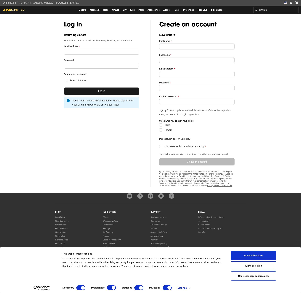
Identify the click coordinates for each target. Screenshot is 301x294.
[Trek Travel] (67, 3)
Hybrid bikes (60, 225)
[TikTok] (140, 196)
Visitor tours (108, 225)
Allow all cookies (253, 255)
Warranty (154, 240)
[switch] (111, 287)
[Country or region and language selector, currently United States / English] (285, 2)
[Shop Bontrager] (43, 3)
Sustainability (109, 243)
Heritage (106, 228)
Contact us (155, 221)
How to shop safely (158, 243)
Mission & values (110, 221)
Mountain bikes (62, 221)
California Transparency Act (210, 228)
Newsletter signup (158, 225)
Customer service (158, 217)
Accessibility (203, 221)
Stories (106, 217)
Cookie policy (204, 225)
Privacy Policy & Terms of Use (219, 186)
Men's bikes (60, 236)
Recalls (201, 232)
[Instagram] (129, 196)
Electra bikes (60, 232)
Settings (182, 287)
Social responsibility (112, 240)
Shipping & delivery (158, 232)
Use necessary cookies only (253, 276)
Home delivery (156, 236)
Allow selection (253, 265)
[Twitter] (171, 196)
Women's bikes (61, 240)
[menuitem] (82, 10)
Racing (106, 236)
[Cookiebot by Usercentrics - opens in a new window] (41, 288)
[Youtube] (161, 196)
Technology (108, 232)
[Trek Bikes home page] (10, 3)
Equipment (60, 243)
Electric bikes (61, 228)
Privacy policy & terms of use (211, 217)
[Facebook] (150, 196)
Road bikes (60, 217)
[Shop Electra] (25, 3)
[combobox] (275, 10)
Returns (153, 228)
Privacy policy (183, 139)
